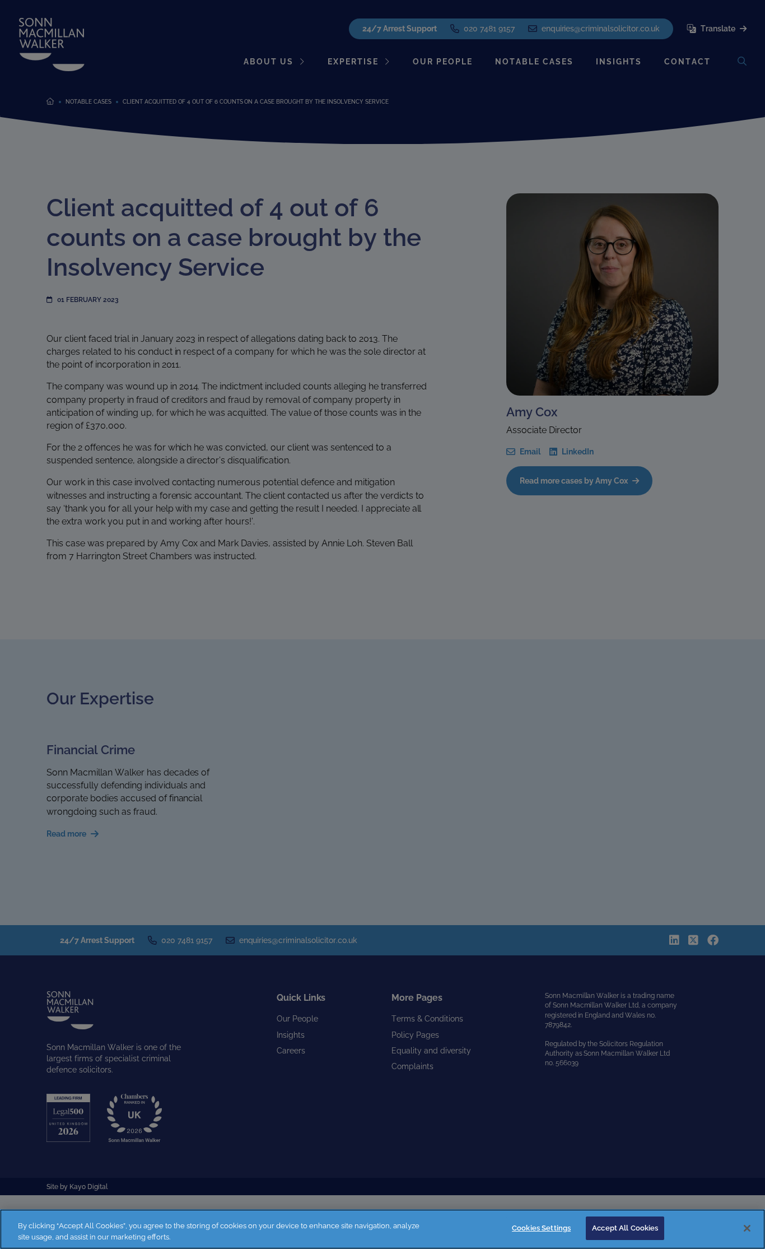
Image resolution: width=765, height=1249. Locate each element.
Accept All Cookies (625, 1228)
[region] (382, 1229)
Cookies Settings (541, 1228)
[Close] (747, 1228)
